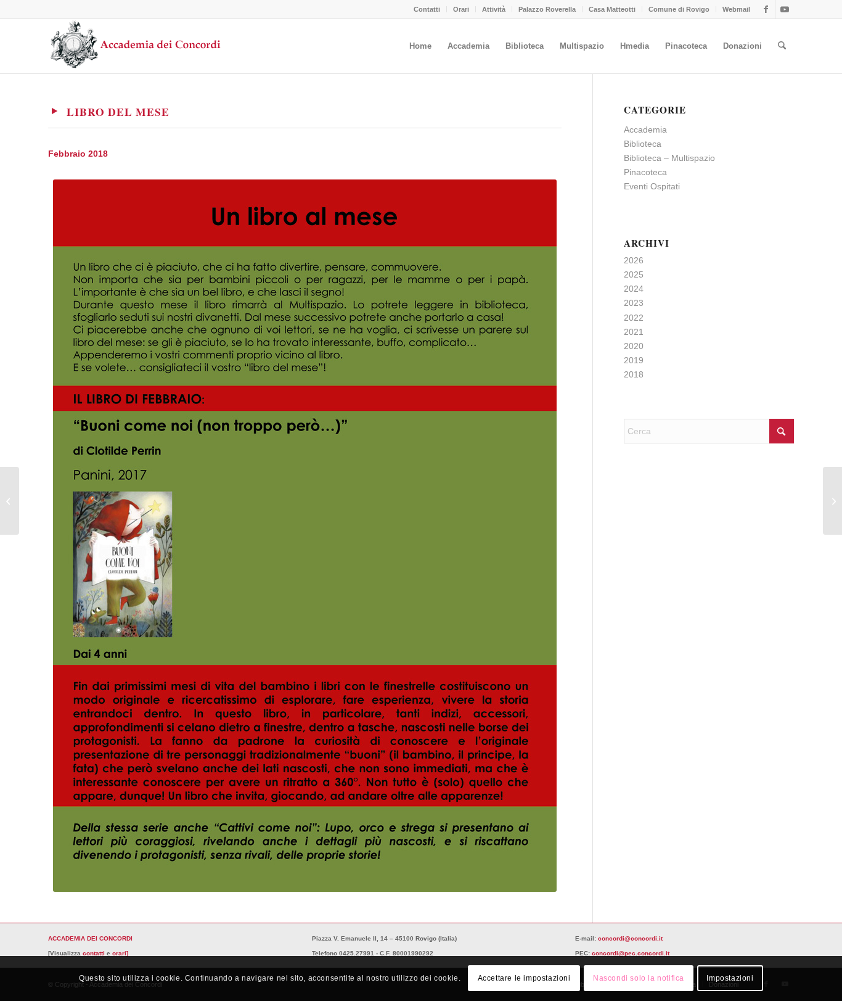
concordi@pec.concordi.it (630, 953)
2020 (634, 346)
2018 (634, 374)
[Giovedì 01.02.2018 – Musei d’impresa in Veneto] (9, 501)
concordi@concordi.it (630, 938)
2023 (634, 303)
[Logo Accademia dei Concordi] (136, 46)
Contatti (427, 9)
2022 (634, 318)
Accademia (645, 129)
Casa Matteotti (612, 9)
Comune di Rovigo (678, 9)
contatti (94, 953)
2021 (634, 332)
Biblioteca (642, 144)
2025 (634, 274)
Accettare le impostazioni (524, 978)
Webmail (736, 9)
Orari (461, 9)
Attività (493, 9)
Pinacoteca (645, 172)
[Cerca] (782, 46)
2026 (634, 260)
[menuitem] (427, 9)
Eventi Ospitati (652, 186)
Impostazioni (729, 978)
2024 (634, 289)
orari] (120, 953)
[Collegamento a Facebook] (766, 9)
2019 (634, 360)
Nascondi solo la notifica (638, 978)
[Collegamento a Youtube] (784, 9)
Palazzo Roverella (547, 9)
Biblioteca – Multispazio (669, 158)
